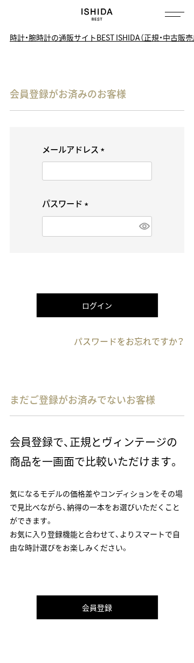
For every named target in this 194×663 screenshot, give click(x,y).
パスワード (67, 203)
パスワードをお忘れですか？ (129, 340)
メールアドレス (75, 149)
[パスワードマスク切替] (143, 226)
